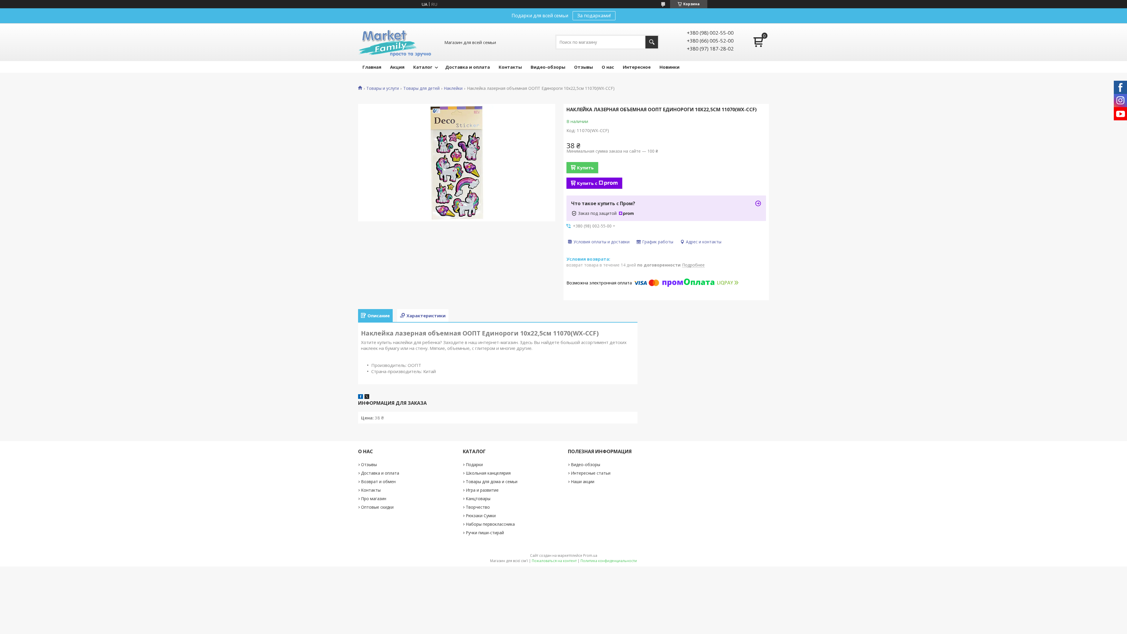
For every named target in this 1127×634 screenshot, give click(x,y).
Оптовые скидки (377, 507)
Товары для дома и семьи (491, 481)
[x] (367, 397)
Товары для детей (421, 88)
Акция (397, 67)
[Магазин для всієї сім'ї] (394, 42)
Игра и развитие (482, 490)
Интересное (637, 67)
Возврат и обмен (378, 481)
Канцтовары (478, 498)
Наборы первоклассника (490, 524)
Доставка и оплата (467, 67)
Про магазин (373, 498)
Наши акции (582, 481)
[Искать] (651, 42)
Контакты (510, 67)
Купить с (587, 183)
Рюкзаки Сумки (481, 515)
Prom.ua (590, 555)
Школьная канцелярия (488, 473)
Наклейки (453, 88)
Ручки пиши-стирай (485, 532)
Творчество (478, 507)
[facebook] (360, 397)
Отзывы (583, 67)
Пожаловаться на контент (554, 560)
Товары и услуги (382, 88)
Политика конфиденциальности (609, 560)
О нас (608, 67)
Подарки (474, 464)
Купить (585, 168)
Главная (371, 67)
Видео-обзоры (548, 67)
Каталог (422, 67)
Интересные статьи (590, 473)
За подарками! (594, 15)
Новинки (669, 67)
